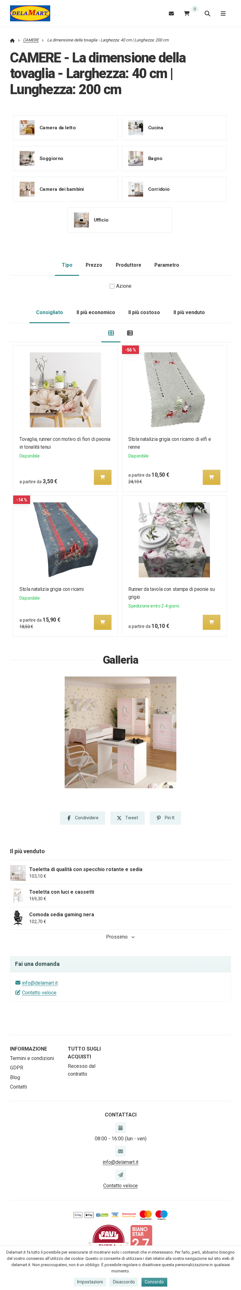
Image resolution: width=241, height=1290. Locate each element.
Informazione (28, 1049)
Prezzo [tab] (94, 265)
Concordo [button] (154, 1281)
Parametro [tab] (166, 265)
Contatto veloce (39, 993)
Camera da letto (58, 127)
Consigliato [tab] (49, 312)
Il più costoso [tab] (144, 312)
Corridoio (158, 189)
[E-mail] (171, 13)
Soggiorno (51, 158)
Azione (123, 286)
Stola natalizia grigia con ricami (51, 589)
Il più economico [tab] (96, 312)
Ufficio (101, 219)
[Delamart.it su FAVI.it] (108, 1240)
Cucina (155, 127)
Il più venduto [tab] (189, 312)
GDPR (16, 1068)
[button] (102, 477)
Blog (15, 1077)
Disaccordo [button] (124, 1281)
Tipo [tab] (67, 265)
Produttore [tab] (128, 265)
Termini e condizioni (32, 1058)
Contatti (18, 1087)
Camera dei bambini (62, 189)
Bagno (155, 158)
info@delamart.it (40, 983)
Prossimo (117, 937)
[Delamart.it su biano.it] (141, 1240)
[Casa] (30, 13)
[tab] (110, 332)
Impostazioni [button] (90, 1281)
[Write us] (120, 1175)
